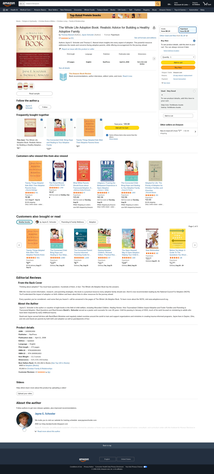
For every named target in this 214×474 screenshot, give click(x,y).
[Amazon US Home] (84, 460)
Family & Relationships (77, 21)
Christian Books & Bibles (47, 21)
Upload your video (25, 393)
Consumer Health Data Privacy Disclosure (109, 467)
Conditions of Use (76, 467)
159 (133, 258)
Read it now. (127, 76)
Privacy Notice (89, 467)
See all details (64, 68)
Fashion (137, 10)
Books (112, 10)
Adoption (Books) (32, 365)
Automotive (193, 10)
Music (154, 10)
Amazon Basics (40, 10)
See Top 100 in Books (60, 363)
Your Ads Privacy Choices (134, 467)
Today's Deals (102, 10)
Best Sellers (53, 10)
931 (38, 258)
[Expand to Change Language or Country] (170, 4)
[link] (60, 127)
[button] (5, 9)
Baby (202, 10)
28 (181, 258)
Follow (44, 107)
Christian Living (62, 21)
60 (157, 253)
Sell (130, 10)
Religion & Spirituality (29, 21)
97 (109, 258)
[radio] (169, 30)
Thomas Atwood (67, 35)
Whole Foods (89, 10)
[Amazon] (9, 4)
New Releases (66, 10)
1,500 (86, 258)
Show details (113, 139)
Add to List (169, 116)
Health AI (14, 10)
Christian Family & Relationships (39, 369)
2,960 (63, 258)
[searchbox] (90, 3)
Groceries (78, 10)
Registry (146, 10)
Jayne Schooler (88, 35)
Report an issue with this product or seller (78, 49)
